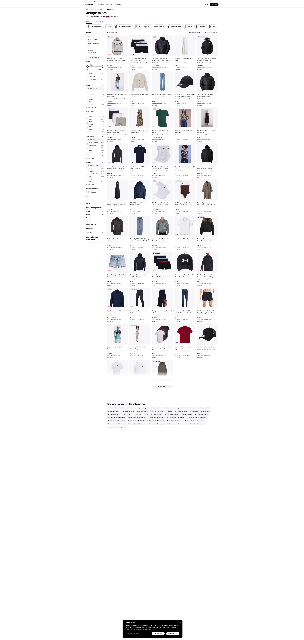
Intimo (89, 48)
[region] (152, 629)
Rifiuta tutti (158, 633)
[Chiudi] (180, 622)
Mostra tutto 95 (90, 184)
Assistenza (118, 4)
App (112, 4)
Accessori (90, 50)
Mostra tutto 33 (90, 158)
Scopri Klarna (100, 4)
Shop (107, 4)
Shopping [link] (93, 9)
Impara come (114, 16)
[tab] (89, 21)
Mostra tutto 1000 (91, 107)
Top (89, 45)
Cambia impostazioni (132, 633)
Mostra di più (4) (92, 52)
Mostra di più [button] (162, 386)
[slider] (87, 66)
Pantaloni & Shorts (92, 39)
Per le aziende (99, 1)
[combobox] (195, 32)
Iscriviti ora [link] (200, 634)
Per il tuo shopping (90, 1)
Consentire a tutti (172, 633)
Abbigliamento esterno (93, 43)
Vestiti (89, 41)
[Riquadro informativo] (117, 33)
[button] (206, 4)
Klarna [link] (87, 9)
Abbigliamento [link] (101, 9)
